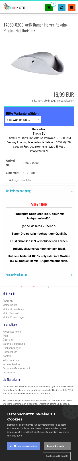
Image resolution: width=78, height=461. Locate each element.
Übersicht (7, 301)
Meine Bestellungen (13, 317)
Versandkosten (65, 100)
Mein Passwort (10, 313)
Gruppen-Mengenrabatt (16, 368)
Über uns (8, 339)
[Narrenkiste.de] (13, 6)
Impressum (9, 372)
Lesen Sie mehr (56, 446)
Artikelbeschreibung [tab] (18, 190)
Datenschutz (10, 352)
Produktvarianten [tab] (16, 274)
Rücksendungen (12, 348)
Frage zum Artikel (22, 180)
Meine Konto (9, 305)
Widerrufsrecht (11, 360)
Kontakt (7, 356)
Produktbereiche (12, 331)
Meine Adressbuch (13, 309)
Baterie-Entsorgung (14, 343)
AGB (5, 335)
